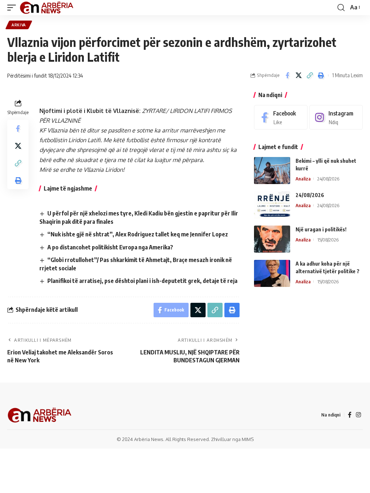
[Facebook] (280, 117)
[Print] (321, 75)
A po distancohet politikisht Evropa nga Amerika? (110, 247)
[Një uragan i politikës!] (272, 239)
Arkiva (19, 25)
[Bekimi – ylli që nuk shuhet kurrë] (272, 170)
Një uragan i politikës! (321, 229)
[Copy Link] (310, 75)
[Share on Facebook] (287, 75)
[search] (341, 7)
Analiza (303, 179)
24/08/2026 (310, 195)
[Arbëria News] (47, 7)
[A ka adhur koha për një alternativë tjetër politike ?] (272, 273)
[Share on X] (298, 75)
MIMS (248, 439)
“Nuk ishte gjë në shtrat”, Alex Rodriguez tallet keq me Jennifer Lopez (137, 234)
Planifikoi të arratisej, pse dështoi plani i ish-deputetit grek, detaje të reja (142, 280)
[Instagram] (336, 117)
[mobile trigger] (13, 7)
